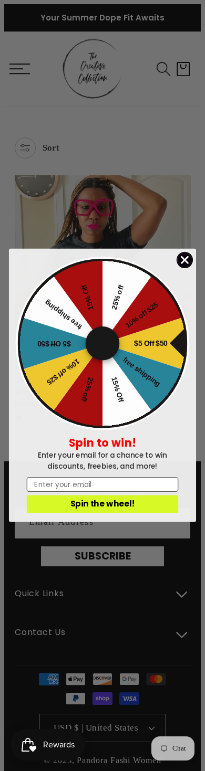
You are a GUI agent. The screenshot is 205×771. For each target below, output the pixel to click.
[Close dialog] (185, 260)
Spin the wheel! (102, 504)
